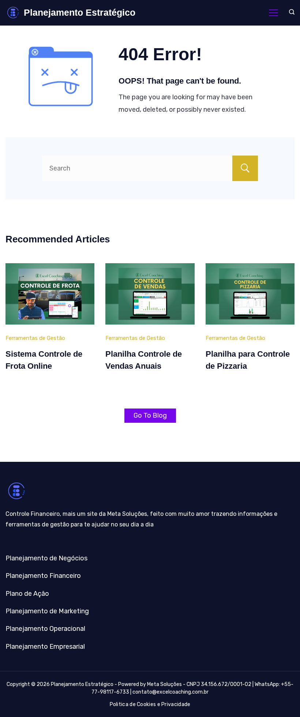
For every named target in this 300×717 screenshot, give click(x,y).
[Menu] (273, 12)
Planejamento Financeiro (43, 576)
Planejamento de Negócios (46, 558)
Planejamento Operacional (45, 629)
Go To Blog (150, 415)
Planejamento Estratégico (79, 12)
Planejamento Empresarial (45, 647)
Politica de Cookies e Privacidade (150, 704)
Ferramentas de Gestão (35, 338)
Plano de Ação (27, 594)
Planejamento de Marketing (47, 611)
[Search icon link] (290, 13)
